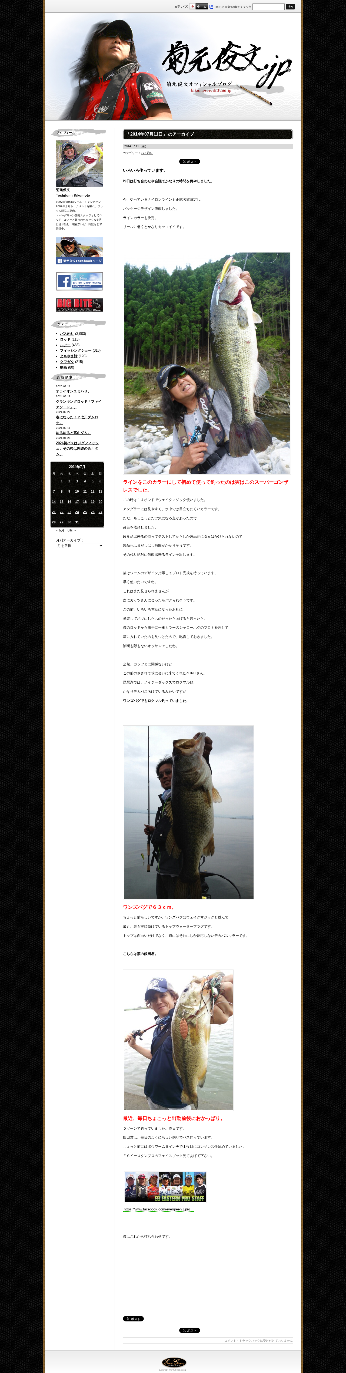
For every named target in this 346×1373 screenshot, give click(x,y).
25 (85, 512)
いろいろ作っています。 (145, 170)
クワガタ (67, 362)
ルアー (65, 345)
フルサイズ (205, 6)
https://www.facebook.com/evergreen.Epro (157, 1209)
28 (54, 522)
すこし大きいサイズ (198, 6)
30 (69, 522)
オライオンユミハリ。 (73, 391)
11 (85, 491)
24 (77, 512)
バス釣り (67, 334)
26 (93, 512)
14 (54, 502)
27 (100, 512)
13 (100, 491)
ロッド (65, 339)
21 (54, 512)
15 (62, 502)
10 (77, 491)
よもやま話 (69, 356)
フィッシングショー (76, 350)
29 (62, 522)
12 (93, 491)
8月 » (72, 530)
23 (69, 512)
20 (100, 502)
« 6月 (60, 530)
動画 (63, 367)
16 (69, 502)
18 (85, 502)
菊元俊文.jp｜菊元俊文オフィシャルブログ (173, 67)
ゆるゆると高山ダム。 (73, 433)
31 (77, 522)
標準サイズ (192, 6)
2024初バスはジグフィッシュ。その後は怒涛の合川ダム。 (77, 448)
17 (77, 502)
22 (62, 512)
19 (93, 502)
